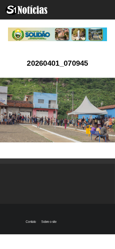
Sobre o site (48, 221)
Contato (31, 221)
